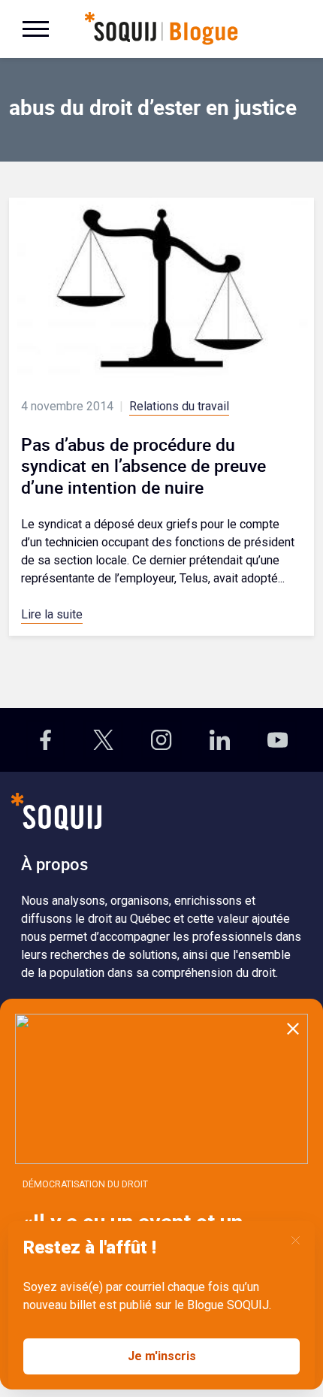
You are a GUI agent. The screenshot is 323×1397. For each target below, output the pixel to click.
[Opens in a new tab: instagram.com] (161, 740)
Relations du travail (179, 406)
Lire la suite (52, 614)
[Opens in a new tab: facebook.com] (45, 740)
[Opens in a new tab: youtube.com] (277, 740)
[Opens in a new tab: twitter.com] (103, 740)
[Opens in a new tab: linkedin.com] (220, 740)
